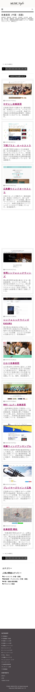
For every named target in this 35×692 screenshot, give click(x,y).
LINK (2, 678)
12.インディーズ (5, 662)
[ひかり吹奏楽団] (17, 349)
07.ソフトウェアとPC (6, 650)
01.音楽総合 (4, 636)
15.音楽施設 (4, 669)
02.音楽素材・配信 (6, 638)
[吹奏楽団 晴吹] (17, 515)
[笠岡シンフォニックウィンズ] (17, 258)
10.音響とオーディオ (6, 657)
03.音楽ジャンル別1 (6, 640)
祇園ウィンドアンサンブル (17, 446)
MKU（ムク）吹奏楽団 (14, 405)
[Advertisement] (17, 42)
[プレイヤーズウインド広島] (17, 473)
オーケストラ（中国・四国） (13, 576)
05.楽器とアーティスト (7, 645)
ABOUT (3, 675)
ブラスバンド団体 (9, 584)
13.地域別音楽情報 (6, 664)
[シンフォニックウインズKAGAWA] (17, 305)
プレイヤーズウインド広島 (17, 488)
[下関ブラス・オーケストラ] (17, 131)
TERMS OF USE (5, 680)
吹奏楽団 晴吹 (10, 529)
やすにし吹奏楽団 (12, 104)
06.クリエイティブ (6, 648)
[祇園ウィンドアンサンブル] (17, 432)
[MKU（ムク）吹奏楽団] (17, 390)
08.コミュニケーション (7, 652)
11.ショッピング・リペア (7, 659)
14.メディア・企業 (6, 666)
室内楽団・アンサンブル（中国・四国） (16, 579)
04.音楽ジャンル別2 (6, 643)
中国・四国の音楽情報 (11, 581)
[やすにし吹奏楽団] (17, 90)
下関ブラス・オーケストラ (17, 145)
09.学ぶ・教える (5, 655)
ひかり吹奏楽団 (11, 363)
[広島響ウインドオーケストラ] (17, 174)
